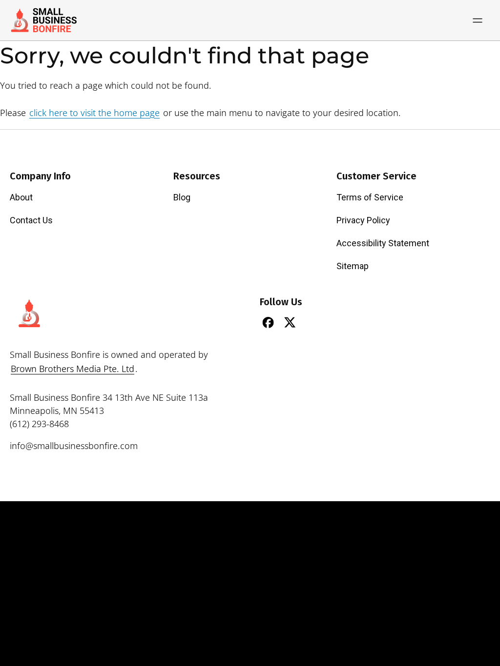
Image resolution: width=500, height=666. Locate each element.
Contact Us (31, 220)
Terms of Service (369, 197)
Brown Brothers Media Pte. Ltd (72, 368)
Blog (181, 197)
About (21, 197)
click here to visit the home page (94, 112)
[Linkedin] (312, 322)
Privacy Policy (363, 220)
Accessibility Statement (382, 243)
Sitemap (352, 266)
